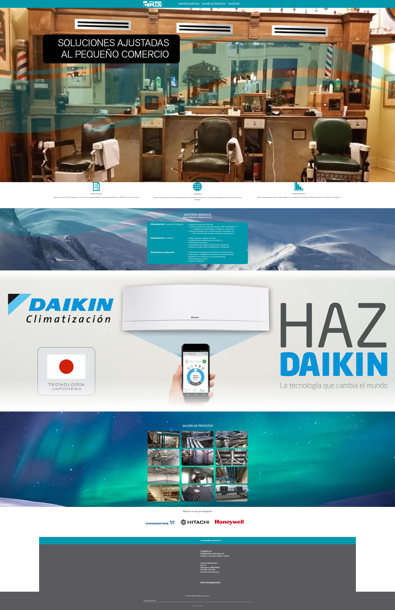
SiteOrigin (200, 606)
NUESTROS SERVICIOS (188, 4)
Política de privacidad (149, 600)
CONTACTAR (233, 4)
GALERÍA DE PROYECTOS (213, 4)
